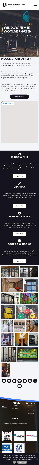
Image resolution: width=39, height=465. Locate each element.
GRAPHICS (20, 186)
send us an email (15, 90)
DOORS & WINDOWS (19, 244)
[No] (36, 459)
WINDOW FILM (19, 157)
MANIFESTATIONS (19, 216)
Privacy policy (22, 462)
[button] (35, 5)
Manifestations (15, 408)
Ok (14, 462)
